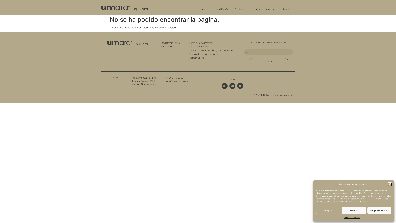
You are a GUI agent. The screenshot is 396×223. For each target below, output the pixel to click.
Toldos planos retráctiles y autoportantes (211, 50)
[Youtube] (240, 86)
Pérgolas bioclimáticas (201, 42)
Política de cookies (352, 217)
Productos (204, 9)
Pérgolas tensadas (199, 46)
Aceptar (328, 210)
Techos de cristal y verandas (204, 54)
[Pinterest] (232, 86)
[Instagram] (225, 86)
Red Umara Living (170, 42)
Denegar (354, 210)
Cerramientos (196, 57)
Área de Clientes (268, 9)
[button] (389, 184)
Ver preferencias (379, 210)
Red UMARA (222, 9)
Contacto (240, 9)
